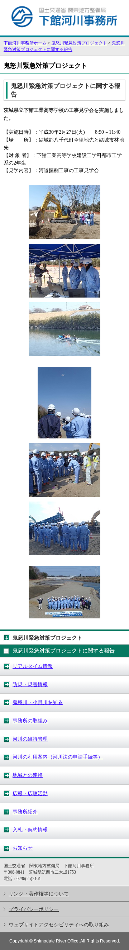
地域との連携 (28, 775)
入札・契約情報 (30, 829)
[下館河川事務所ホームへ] (64, 32)
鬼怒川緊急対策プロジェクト (79, 43)
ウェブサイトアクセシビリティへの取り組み (59, 924)
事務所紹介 (25, 811)
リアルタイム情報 (33, 666)
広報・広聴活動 (30, 793)
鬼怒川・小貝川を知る (38, 702)
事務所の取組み (30, 720)
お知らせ (23, 848)
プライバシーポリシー (34, 909)
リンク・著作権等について (39, 894)
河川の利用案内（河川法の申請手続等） (58, 757)
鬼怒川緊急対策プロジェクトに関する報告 (64, 651)
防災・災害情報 (30, 684)
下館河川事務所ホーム (25, 43)
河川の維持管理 (30, 739)
